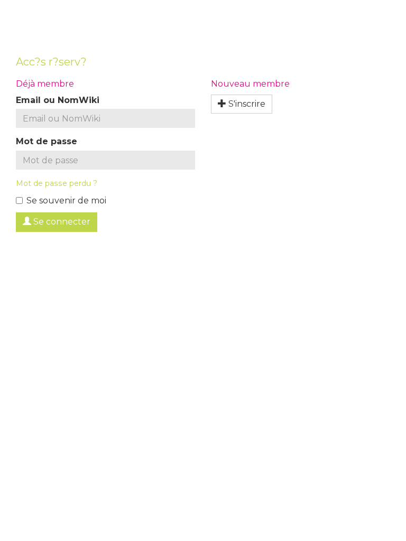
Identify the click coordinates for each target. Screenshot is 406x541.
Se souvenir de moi (66, 200)
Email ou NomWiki (57, 100)
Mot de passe (46, 141)
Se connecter (60, 222)
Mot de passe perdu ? (56, 183)
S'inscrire (245, 104)
